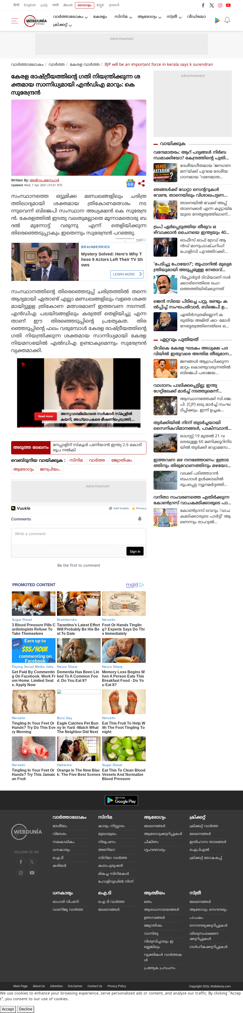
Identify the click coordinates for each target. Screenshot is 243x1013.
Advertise (56, 986)
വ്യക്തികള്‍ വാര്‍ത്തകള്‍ (163, 958)
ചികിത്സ (151, 842)
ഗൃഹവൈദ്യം (155, 850)
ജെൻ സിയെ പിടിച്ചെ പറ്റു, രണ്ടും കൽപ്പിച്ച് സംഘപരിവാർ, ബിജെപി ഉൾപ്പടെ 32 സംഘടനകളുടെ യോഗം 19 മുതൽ (191, 304)
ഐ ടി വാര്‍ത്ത (111, 902)
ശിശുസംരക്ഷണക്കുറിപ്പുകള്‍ (204, 937)
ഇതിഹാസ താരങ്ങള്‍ (208, 842)
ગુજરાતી (113, 5)
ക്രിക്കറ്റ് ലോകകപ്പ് (206, 858)
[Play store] (217, 20)
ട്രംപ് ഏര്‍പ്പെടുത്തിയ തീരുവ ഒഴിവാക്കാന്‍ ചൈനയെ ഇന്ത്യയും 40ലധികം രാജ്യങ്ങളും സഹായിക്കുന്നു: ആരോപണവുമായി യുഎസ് (191, 230)
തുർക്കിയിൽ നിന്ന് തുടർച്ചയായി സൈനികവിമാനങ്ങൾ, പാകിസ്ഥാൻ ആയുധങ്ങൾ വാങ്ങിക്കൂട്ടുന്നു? (191, 426)
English (30, 5)
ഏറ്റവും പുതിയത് (179, 340)
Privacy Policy (116, 986)
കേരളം (100, 16)
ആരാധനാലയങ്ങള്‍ (161, 910)
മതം (148, 902)
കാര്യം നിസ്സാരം (111, 826)
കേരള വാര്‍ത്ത (85, 64)
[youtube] (228, 5)
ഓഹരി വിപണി (66, 902)
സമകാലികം (64, 842)
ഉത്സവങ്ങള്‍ (154, 918)
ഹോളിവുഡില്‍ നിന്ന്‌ (115, 882)
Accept (8, 1009)
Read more (45, 416)
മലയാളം (85, 5)
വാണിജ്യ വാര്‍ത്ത (68, 910)
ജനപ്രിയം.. (50, 469)
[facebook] (203, 5)
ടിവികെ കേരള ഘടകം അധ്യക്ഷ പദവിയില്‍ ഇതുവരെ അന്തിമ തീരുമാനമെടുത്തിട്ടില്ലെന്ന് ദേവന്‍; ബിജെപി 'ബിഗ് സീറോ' (191, 351)
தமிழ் (44, 5)
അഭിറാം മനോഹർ (44, 181)
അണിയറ (106, 850)
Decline (25, 1009)
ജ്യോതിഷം (121, 460)
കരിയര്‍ (59, 866)
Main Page (20, 986)
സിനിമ (121, 16)
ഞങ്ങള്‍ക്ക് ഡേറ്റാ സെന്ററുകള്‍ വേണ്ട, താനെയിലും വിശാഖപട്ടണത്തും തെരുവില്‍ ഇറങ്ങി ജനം (189, 192)
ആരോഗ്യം (147, 16)
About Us (39, 986)
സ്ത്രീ (172, 16)
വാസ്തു (151, 934)
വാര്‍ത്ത (57, 64)
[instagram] (220, 5)
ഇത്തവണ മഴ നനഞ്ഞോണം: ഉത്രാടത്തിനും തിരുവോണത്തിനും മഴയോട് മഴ (192, 463)
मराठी (55, 5)
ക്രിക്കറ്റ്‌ (60, 25)
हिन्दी (16, 5)
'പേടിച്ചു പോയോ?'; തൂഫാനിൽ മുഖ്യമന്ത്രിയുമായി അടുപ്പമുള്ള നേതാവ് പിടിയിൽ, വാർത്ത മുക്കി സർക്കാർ (193, 267)
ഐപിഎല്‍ (199, 850)
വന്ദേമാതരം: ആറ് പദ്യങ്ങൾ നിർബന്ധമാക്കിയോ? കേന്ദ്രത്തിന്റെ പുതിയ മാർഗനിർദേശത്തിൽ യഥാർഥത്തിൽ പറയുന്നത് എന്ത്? (192, 155)
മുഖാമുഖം (107, 834)
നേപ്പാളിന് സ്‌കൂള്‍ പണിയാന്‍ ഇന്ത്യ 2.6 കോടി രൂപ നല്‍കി (97, 448)
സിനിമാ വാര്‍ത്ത (112, 858)
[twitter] (211, 5)
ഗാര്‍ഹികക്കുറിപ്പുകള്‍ (209, 947)
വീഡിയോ (196, 16)
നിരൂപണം (107, 842)
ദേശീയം (60, 826)
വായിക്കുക (173, 144)
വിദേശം (60, 834)
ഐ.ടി (58, 858)
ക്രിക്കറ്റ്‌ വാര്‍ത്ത (204, 826)
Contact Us (95, 986)
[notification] (227, 20)
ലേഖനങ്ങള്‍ (154, 826)
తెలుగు (68, 5)
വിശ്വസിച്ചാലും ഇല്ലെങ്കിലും (158, 944)
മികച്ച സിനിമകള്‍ (113, 874)
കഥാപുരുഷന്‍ (110, 866)
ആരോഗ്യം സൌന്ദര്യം (208, 910)
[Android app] (121, 800)
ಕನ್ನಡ (100, 5)
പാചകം (196, 918)
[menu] (16, 21)
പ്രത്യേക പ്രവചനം (159, 968)
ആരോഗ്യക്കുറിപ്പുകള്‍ (163, 834)
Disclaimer (75, 986)
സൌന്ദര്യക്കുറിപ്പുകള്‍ (209, 925)
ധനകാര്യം (61, 850)
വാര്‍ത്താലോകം (68, 16)
